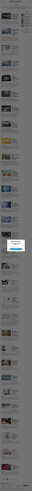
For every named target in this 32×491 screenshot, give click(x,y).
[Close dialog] (23, 240)
